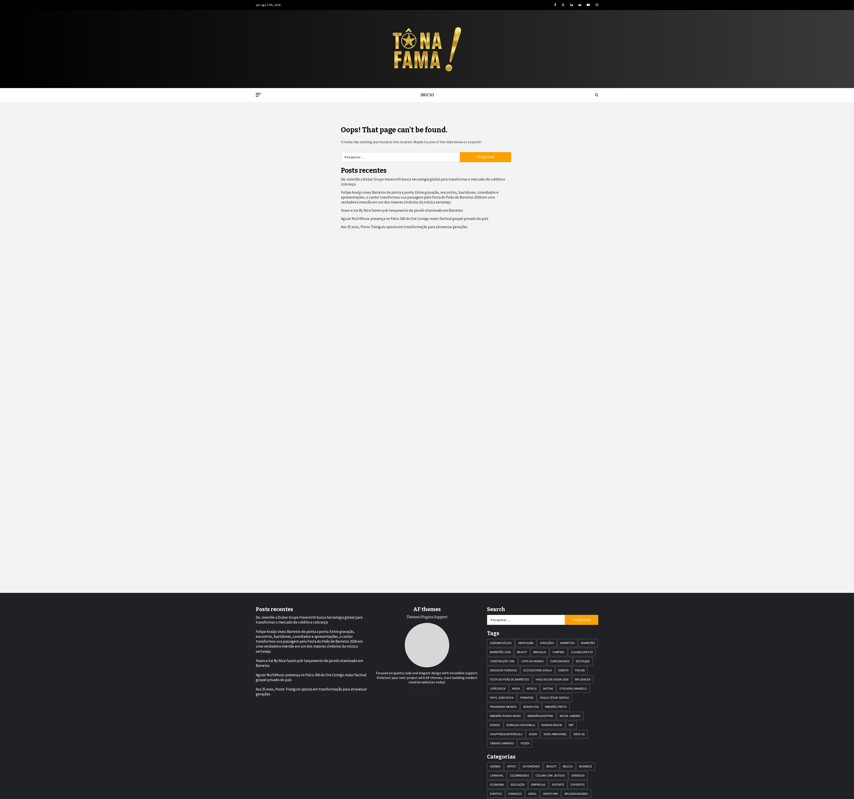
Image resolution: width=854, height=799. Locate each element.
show (533, 734)
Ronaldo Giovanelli (521, 725)
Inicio (427, 95)
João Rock (498, 688)
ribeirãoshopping (540, 716)
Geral (532, 794)
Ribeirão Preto (556, 707)
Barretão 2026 (500, 652)
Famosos (515, 794)
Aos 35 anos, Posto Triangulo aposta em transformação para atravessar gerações (404, 226)
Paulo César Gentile (554, 698)
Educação (518, 785)
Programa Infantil (503, 707)
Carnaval (497, 775)
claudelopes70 (582, 652)
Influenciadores (576, 794)
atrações (547, 643)
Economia (497, 785)
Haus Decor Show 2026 (552, 679)
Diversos (578, 775)
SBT (571, 725)
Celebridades (519, 775)
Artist (511, 766)
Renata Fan (531, 707)
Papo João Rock (502, 698)
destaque (583, 661)
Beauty (522, 652)
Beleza (568, 766)
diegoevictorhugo (503, 670)
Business (585, 766)
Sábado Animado (502, 743)
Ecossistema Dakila (538, 670)
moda (516, 688)
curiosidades (560, 661)
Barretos (567, 643)
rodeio (495, 725)
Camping (558, 652)
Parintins (527, 698)
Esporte (558, 785)
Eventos (496, 794)
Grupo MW (550, 794)
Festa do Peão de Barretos (509, 679)
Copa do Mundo (532, 661)
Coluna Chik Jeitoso (550, 775)
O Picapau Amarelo (573, 688)
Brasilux (540, 652)
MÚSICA (532, 688)
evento (563, 670)
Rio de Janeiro (570, 716)
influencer (582, 679)
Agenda (495, 766)
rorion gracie (552, 725)
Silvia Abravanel (555, 734)
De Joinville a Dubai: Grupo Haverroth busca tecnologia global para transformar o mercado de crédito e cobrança (423, 182)
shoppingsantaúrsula (506, 734)
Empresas (538, 785)
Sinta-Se (579, 734)
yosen (524, 743)
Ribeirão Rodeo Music (505, 716)
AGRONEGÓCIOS (501, 643)
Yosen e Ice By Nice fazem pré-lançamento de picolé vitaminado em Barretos (402, 210)
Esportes (578, 785)
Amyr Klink (526, 643)
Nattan (548, 688)
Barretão (588, 643)
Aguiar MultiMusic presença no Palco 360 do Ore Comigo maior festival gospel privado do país (414, 218)
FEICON (580, 670)
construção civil (502, 661)
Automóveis (531, 766)
